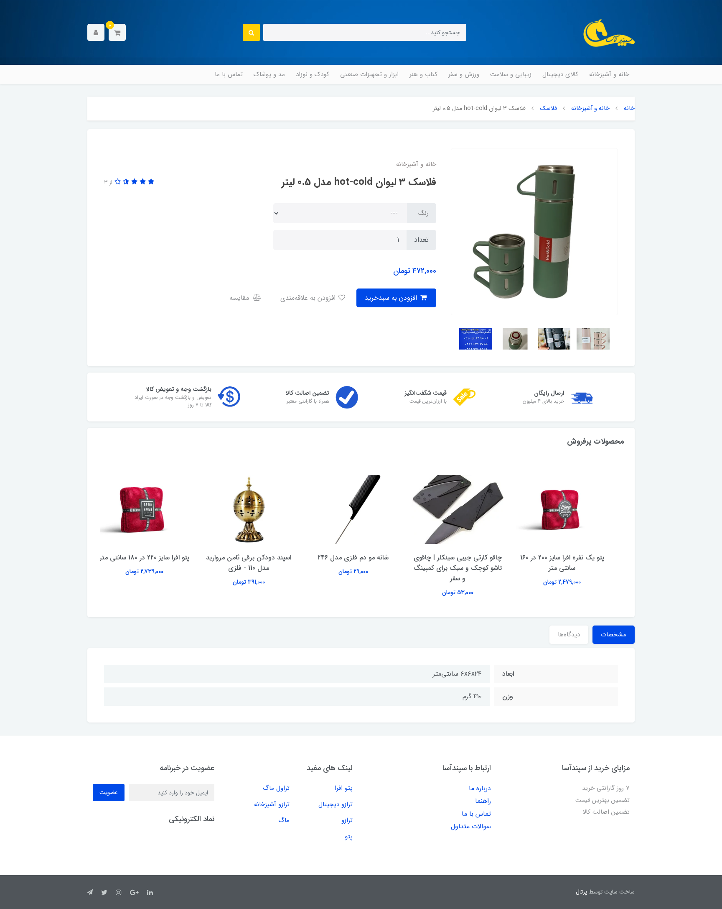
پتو (349, 837)
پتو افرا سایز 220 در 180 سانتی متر (152, 557)
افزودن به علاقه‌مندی (309, 298)
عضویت (108, 792)
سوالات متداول (471, 826)
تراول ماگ (276, 788)
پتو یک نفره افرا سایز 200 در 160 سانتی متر (570, 562)
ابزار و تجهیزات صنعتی (369, 74)
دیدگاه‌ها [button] (569, 635)
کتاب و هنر (423, 74)
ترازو (347, 820)
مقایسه (240, 298)
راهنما (483, 801)
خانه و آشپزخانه (609, 74)
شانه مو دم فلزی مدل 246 (361, 557)
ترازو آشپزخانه (272, 804)
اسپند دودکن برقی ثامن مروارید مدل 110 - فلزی (256, 562)
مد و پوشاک (269, 74)
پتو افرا (344, 788)
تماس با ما (229, 74)
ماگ (284, 820)
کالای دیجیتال (560, 74)
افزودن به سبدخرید (392, 298)
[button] (117, 32)
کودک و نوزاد (312, 74)
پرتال (581, 891)
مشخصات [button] (613, 635)
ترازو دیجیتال (335, 804)
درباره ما (480, 788)
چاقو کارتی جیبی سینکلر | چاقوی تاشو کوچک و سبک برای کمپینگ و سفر (466, 568)
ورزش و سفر (463, 74)
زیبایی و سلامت (510, 74)
